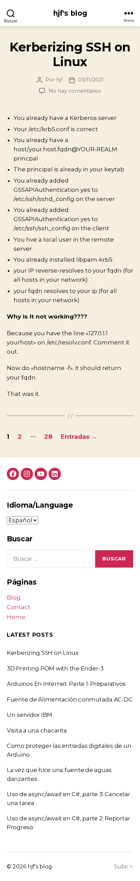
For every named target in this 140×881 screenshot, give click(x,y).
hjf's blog (70, 13)
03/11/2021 (91, 79)
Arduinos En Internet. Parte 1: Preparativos (66, 683)
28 (48, 436)
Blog (14, 597)
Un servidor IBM (29, 714)
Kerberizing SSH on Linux (70, 54)
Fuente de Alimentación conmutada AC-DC (69, 699)
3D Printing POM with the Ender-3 (55, 668)
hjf (59, 79)
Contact (18, 607)
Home (16, 617)
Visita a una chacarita (37, 730)
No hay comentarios (75, 91)
